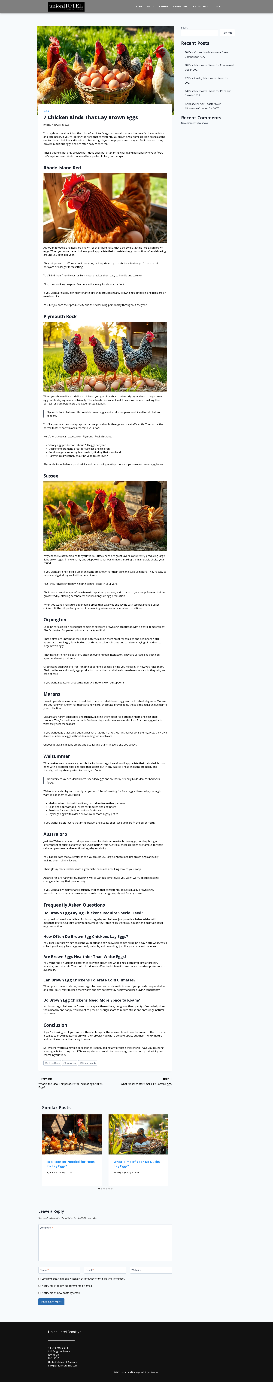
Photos (163, 6)
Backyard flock (52, 1063)
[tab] (99, 1188)
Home (139, 6)
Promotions (200, 6)
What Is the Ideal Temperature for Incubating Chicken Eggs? (70, 1083)
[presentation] (72, 1134)
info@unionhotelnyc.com (62, 1365)
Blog (46, 111)
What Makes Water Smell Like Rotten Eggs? (146, 1081)
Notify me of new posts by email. (61, 1293)
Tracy (48, 124)
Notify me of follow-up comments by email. (67, 1285)
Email (89, 1270)
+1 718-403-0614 (58, 1348)
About (151, 6)
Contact (217, 6)
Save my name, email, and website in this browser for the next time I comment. (83, 1278)
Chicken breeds (88, 1063)
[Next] (163, 1150)
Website (136, 1270)
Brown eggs (69, 1063)
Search (185, 27)
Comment (46, 1227)
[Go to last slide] (47, 1150)
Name (44, 1270)
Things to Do (180, 6)
